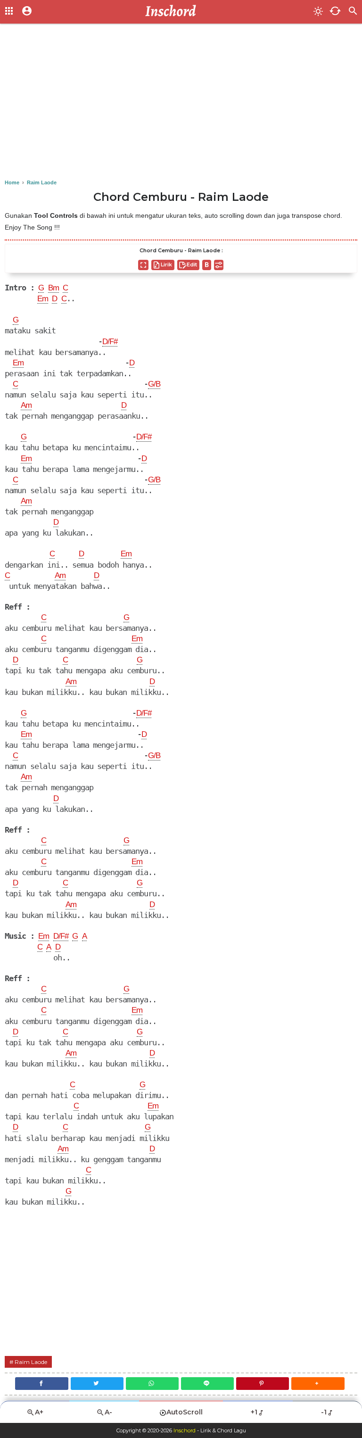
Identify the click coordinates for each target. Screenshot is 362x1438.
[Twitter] (97, 1383)
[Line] (207, 1383)
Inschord (184, 1430)
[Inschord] (173, 11)
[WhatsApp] (152, 1383)
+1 (254, 1412)
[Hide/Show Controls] (218, 265)
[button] (317, 1383)
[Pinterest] (262, 1383)
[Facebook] (41, 1383)
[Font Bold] (206, 265)
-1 (324, 1412)
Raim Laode (31, 1361)
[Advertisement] (181, 104)
